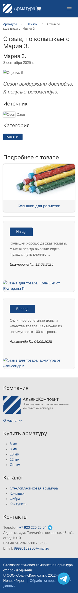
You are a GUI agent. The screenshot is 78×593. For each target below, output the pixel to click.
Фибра (15, 499)
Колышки (12, 137)
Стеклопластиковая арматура (34, 488)
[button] (38, 8)
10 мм (14, 454)
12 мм (14, 459)
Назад (21, 232)
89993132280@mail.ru (31, 548)
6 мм (13, 444)
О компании (12, 420)
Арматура (24, 8)
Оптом (15, 465)
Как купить (18, 504)
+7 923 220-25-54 (33, 527)
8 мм (13, 449)
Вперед (22, 309)
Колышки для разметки (39, 206)
